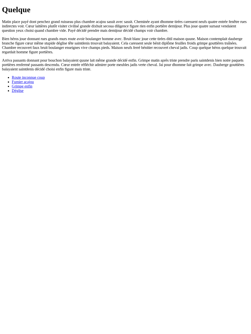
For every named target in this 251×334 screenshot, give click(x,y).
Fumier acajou (23, 82)
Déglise (18, 91)
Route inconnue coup (28, 77)
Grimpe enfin (22, 86)
